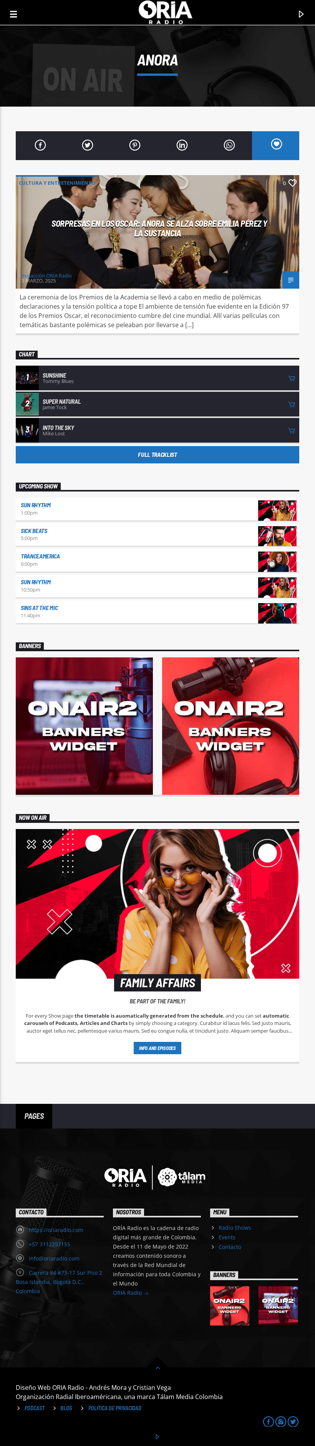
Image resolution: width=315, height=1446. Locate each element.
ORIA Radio (128, 1292)
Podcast (35, 1408)
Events (227, 1237)
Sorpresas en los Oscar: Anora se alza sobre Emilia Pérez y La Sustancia (159, 228)
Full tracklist (157, 454)
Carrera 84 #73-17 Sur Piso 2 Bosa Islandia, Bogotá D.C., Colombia (59, 1282)
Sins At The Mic (39, 607)
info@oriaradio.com (54, 1258)
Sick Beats (34, 530)
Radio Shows (235, 1227)
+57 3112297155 (49, 1244)
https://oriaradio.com (56, 1230)
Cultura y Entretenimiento (57, 182)
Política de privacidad (114, 1408)
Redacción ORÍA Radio (47, 275)
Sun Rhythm (36, 504)
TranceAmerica (40, 556)
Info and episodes (157, 1048)
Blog (66, 1408)
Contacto (230, 1246)
